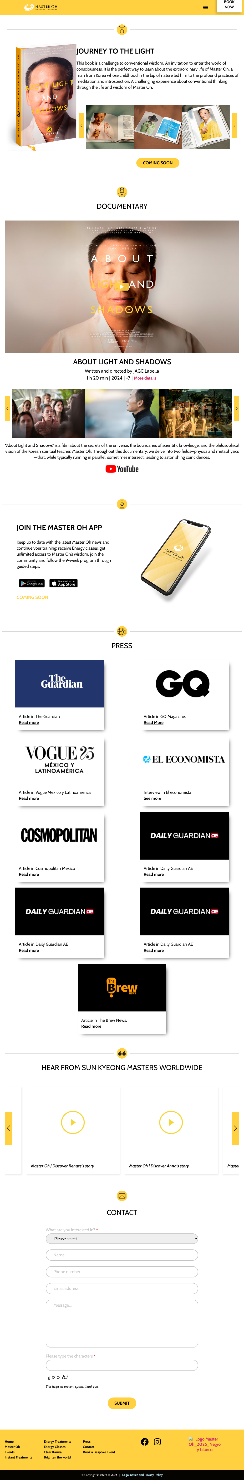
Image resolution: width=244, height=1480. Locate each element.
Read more (29, 722)
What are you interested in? (72, 1230)
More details (145, 378)
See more (152, 798)
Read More (153, 722)
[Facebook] (145, 1442)
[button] (206, 7)
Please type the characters (71, 1356)
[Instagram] (157, 1442)
